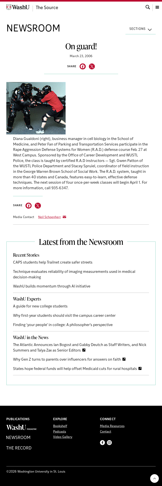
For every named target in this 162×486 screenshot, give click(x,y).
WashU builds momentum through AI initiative (51, 286)
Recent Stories (26, 255)
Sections (137, 29)
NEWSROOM (33, 29)
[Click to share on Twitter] (92, 66)
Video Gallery (62, 437)
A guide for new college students (40, 306)
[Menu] (157, 7)
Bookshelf (60, 426)
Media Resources (112, 426)
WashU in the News (30, 337)
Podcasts (59, 431)
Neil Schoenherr (49, 217)
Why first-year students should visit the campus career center (64, 316)
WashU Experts (27, 299)
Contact (105, 431)
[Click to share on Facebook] (83, 66)
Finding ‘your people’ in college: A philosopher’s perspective (63, 325)
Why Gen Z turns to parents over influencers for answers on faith (67, 360)
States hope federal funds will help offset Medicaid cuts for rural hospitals (75, 369)
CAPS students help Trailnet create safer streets (52, 263)
